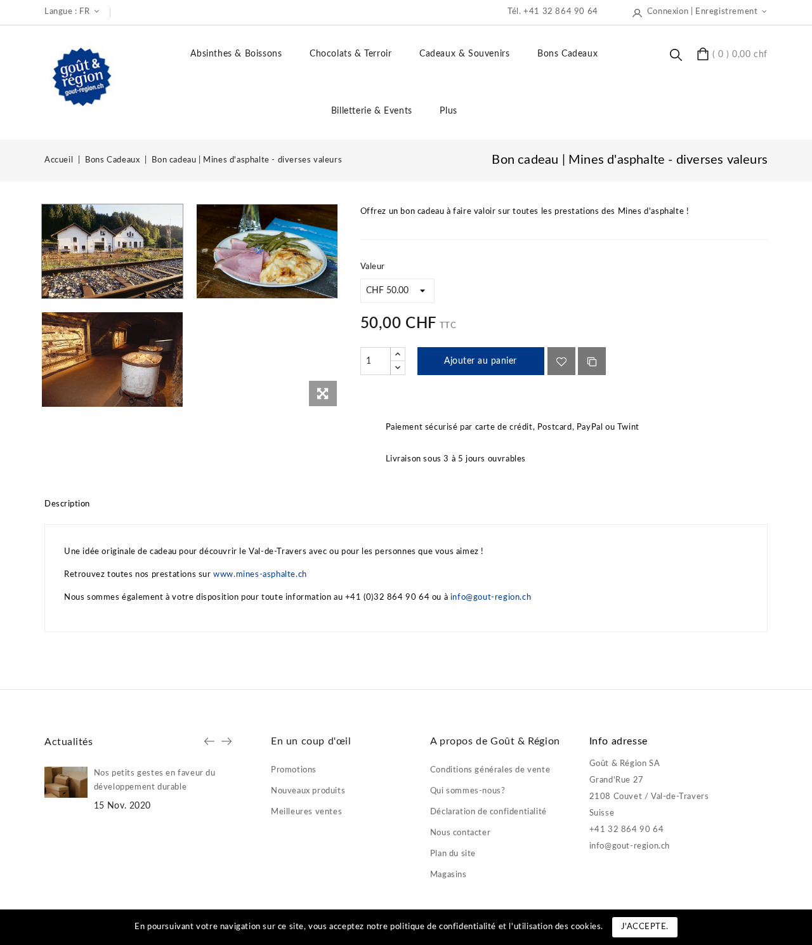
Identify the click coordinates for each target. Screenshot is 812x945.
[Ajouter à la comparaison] (592, 361)
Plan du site (453, 854)
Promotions (294, 770)
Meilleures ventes (306, 812)
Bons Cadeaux (567, 54)
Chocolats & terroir (350, 54)
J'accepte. (645, 927)
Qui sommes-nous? (468, 791)
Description (67, 504)
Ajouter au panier (480, 361)
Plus (448, 111)
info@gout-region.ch (490, 597)
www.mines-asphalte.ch (260, 575)
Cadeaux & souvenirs (464, 54)
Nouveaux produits (308, 791)
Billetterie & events (371, 111)
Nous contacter (460, 833)
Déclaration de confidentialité (488, 812)
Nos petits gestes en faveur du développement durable (155, 780)
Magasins (448, 875)
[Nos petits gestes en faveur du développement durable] (66, 782)
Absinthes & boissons (236, 54)
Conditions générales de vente (490, 770)
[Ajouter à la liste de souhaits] (561, 361)
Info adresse (618, 741)
